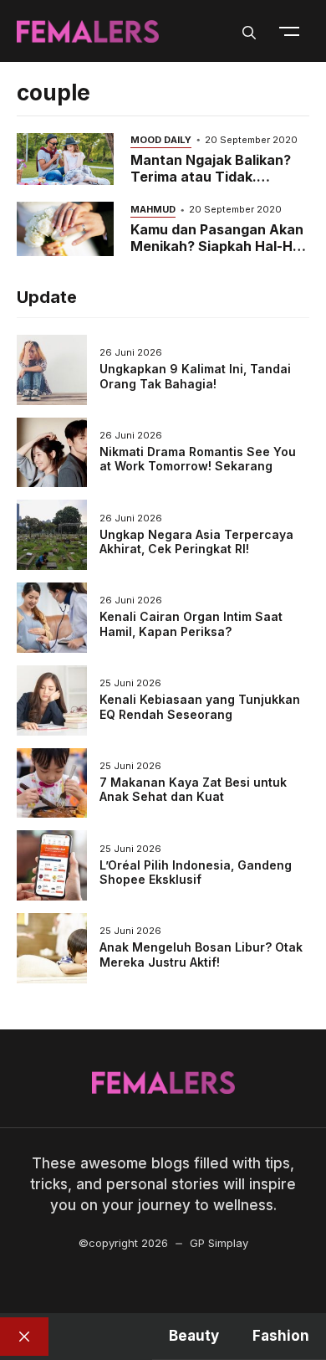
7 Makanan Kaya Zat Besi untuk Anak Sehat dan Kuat (193, 789)
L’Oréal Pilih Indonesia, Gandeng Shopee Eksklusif (195, 872)
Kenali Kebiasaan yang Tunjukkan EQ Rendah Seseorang (199, 706)
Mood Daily (160, 140)
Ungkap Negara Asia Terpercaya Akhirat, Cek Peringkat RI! (196, 542)
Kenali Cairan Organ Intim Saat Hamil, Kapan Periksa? (191, 624)
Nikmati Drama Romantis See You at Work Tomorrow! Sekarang (197, 459)
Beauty (194, 1335)
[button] (249, 31)
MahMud (153, 209)
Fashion (280, 1335)
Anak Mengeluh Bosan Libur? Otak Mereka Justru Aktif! (201, 954)
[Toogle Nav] (289, 31)
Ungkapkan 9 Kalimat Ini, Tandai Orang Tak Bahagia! (195, 376)
